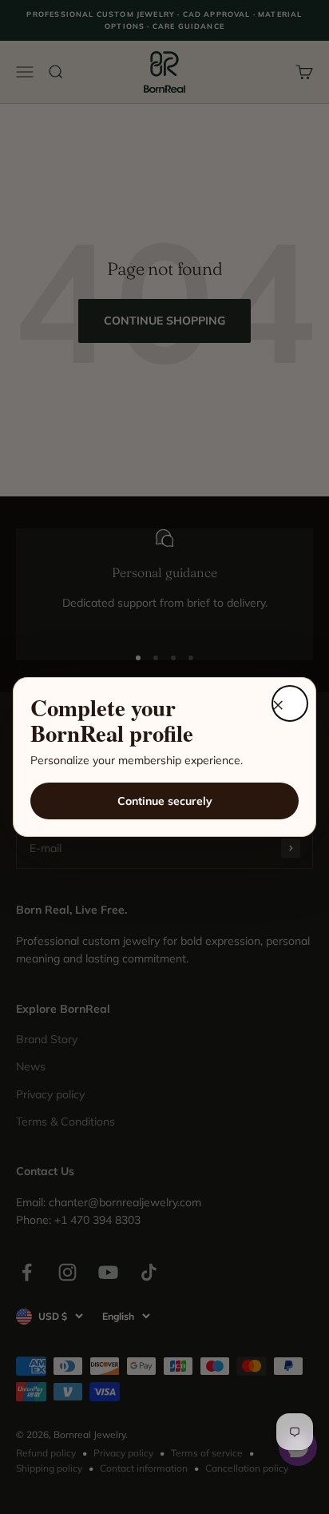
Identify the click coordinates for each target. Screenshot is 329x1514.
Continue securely (164, 801)
